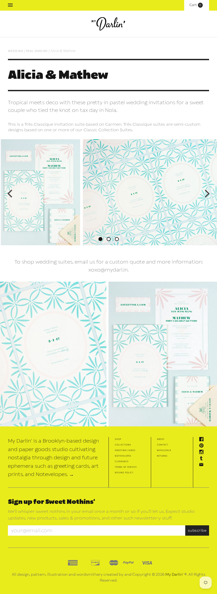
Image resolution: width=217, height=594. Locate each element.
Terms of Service (126, 466)
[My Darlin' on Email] (202, 465)
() (196, 5)
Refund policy (124, 472)
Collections (123, 444)
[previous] (11, 193)
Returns (162, 455)
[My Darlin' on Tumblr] (202, 458)
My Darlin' (174, 574)
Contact (162, 444)
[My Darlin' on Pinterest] (202, 446)
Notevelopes (123, 455)
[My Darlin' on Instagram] (202, 452)
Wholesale (164, 450)
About (161, 439)
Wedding (15, 51)
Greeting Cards (125, 450)
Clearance (122, 461)
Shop (118, 439)
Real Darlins (37, 51)
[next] (206, 193)
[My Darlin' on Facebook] (202, 439)
